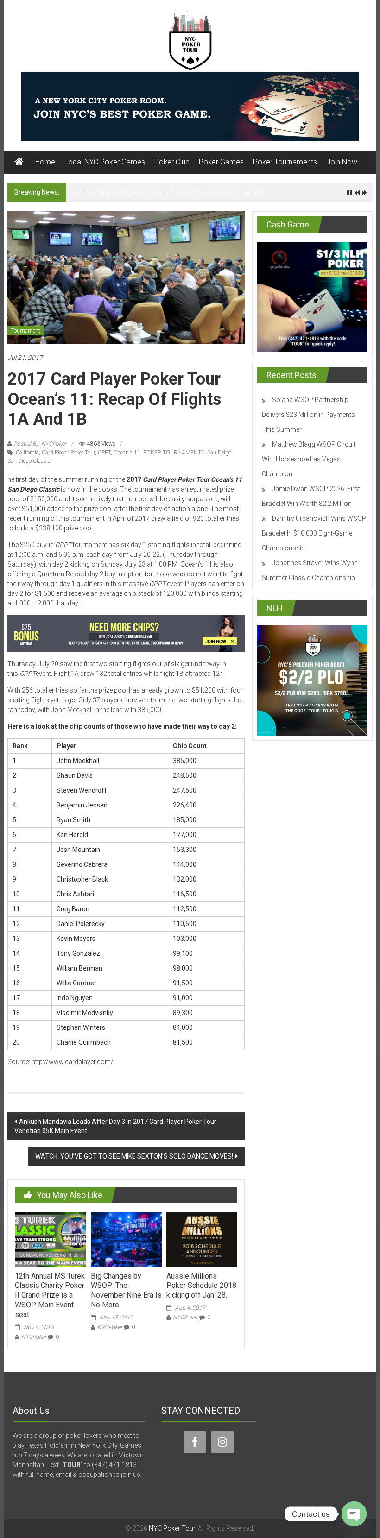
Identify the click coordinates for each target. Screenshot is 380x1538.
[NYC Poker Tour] (19, 162)
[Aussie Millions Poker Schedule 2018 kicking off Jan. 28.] (201, 1238)
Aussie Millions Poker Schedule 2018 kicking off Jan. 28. (201, 1286)
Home (45, 162)
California (27, 452)
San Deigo (219, 452)
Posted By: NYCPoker (40, 444)
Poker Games (221, 162)
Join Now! (342, 162)
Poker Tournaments (285, 162)
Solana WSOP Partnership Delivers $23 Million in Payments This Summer (308, 414)
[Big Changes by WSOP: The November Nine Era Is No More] (126, 1238)
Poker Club (172, 162)
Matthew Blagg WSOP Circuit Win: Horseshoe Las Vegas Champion (170, 192)
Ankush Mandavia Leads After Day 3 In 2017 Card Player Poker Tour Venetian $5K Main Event (115, 1126)
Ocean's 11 (127, 452)
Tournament (25, 331)
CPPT (104, 452)
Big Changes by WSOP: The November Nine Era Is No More (126, 1290)
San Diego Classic (29, 461)
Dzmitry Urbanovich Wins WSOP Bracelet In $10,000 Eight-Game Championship (314, 533)
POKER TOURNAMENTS (173, 452)
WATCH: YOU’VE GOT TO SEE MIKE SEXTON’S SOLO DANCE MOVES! (134, 1156)
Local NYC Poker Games (104, 162)
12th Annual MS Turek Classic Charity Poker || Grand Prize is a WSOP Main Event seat (50, 1295)
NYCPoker (33, 1337)
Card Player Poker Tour (68, 452)
